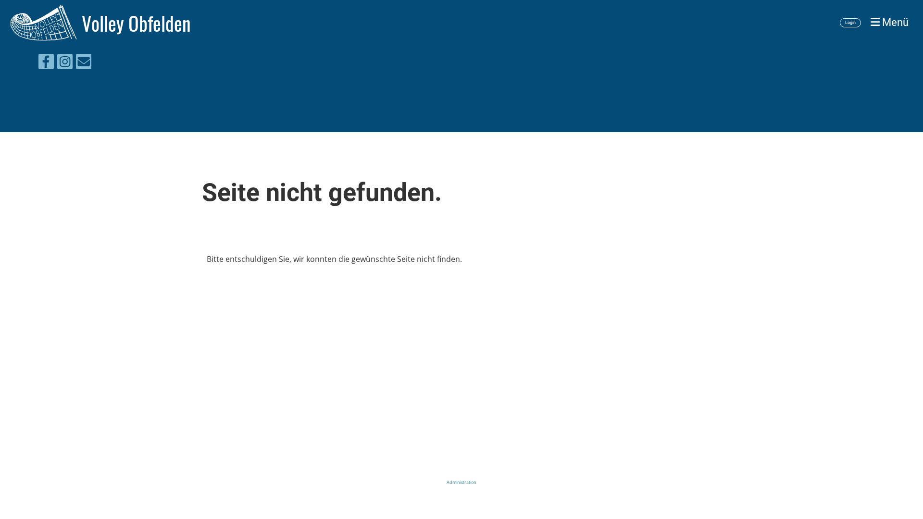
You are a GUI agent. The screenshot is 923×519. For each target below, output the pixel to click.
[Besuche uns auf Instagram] (65, 63)
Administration (461, 482)
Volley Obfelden (136, 23)
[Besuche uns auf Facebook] (46, 63)
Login (850, 22)
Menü (894, 22)
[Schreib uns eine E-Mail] (83, 63)
